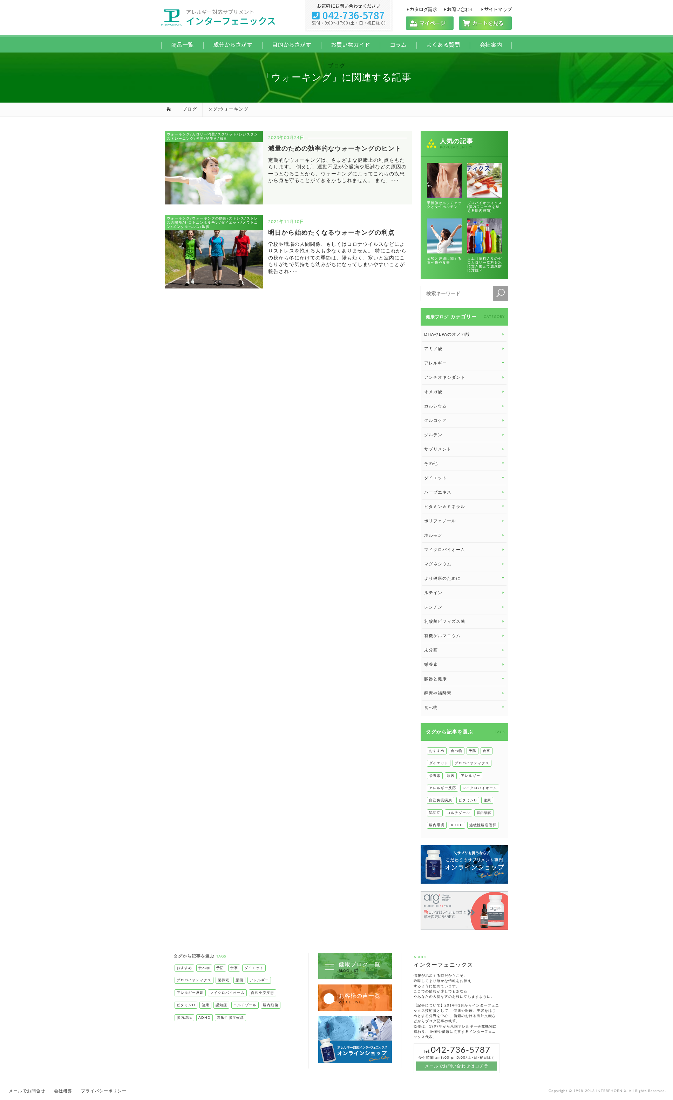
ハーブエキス (437, 492)
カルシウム (435, 406)
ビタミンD (467, 800)
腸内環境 (436, 825)
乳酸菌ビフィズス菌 (444, 621)
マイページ (430, 23)
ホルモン (433, 535)
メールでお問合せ (27, 1091)
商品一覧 (182, 44)
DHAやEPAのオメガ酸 (447, 334)
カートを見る (485, 23)
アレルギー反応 (442, 788)
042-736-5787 (349, 15)
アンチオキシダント (444, 377)
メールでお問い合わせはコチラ (457, 1066)
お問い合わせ (461, 9)
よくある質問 (443, 44)
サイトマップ (498, 9)
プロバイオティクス (472, 763)
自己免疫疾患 (440, 800)
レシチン (433, 607)
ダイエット (438, 763)
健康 (487, 800)
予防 (472, 751)
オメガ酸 (433, 392)
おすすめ (436, 751)
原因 (451, 776)
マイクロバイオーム (444, 550)
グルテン (433, 435)
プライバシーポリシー (104, 1091)
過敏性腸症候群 (482, 825)
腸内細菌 (484, 813)
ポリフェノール (440, 521)
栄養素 (431, 664)
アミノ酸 (433, 349)
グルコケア (435, 420)
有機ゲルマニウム (442, 636)
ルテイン (433, 593)
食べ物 (456, 751)
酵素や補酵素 (437, 693)
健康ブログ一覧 (359, 967)
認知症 (435, 813)
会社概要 (63, 1091)
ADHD (457, 825)
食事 (486, 751)
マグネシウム (437, 564)
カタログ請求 (423, 9)
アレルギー (470, 776)
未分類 (431, 650)
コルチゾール (458, 813)
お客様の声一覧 (359, 998)
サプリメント (437, 449)
